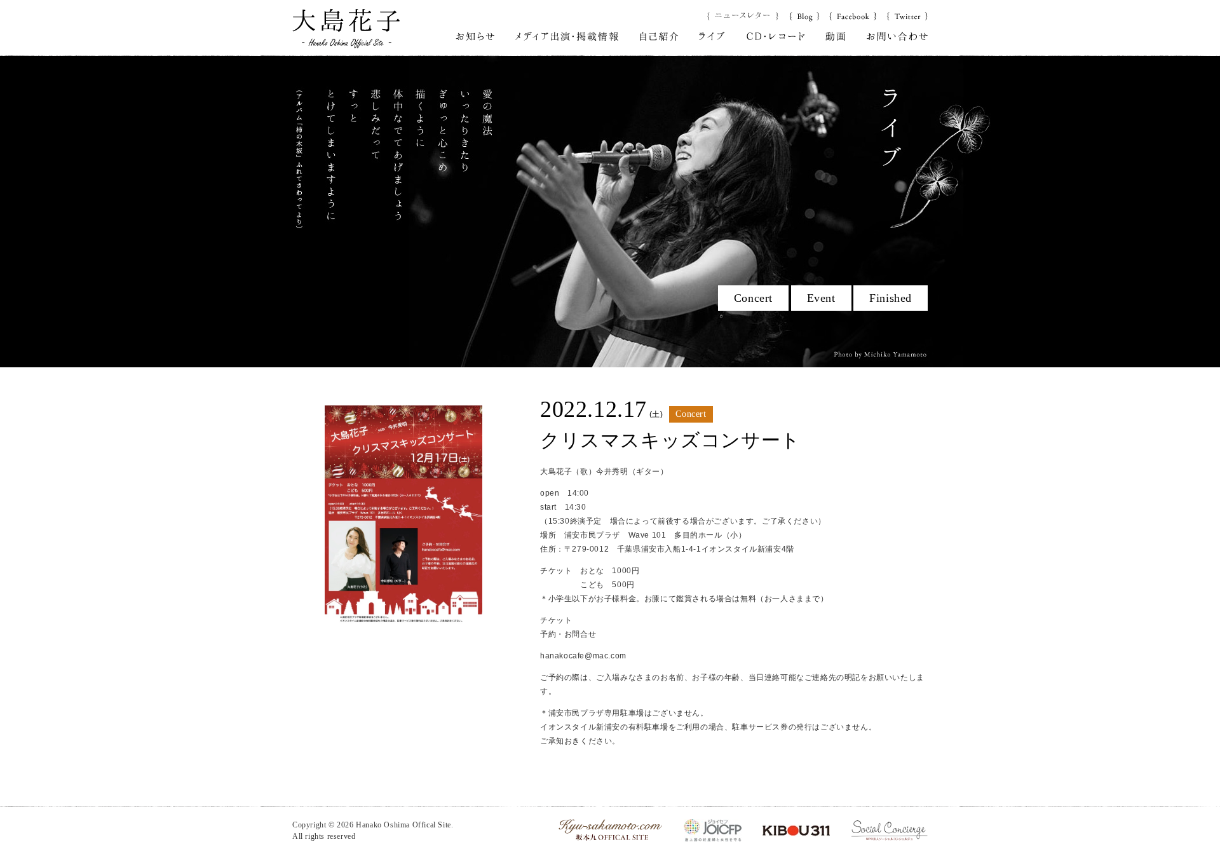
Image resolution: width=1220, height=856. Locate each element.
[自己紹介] (659, 35)
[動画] (835, 35)
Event (821, 298)
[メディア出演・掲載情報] (567, 35)
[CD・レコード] (775, 35)
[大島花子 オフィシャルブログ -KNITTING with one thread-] (804, 15)
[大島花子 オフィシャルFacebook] (852, 15)
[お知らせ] (475, 35)
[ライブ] (712, 35)
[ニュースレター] (743, 15)
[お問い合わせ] (897, 35)
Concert (753, 298)
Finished (890, 298)
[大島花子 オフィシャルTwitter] (907, 15)
